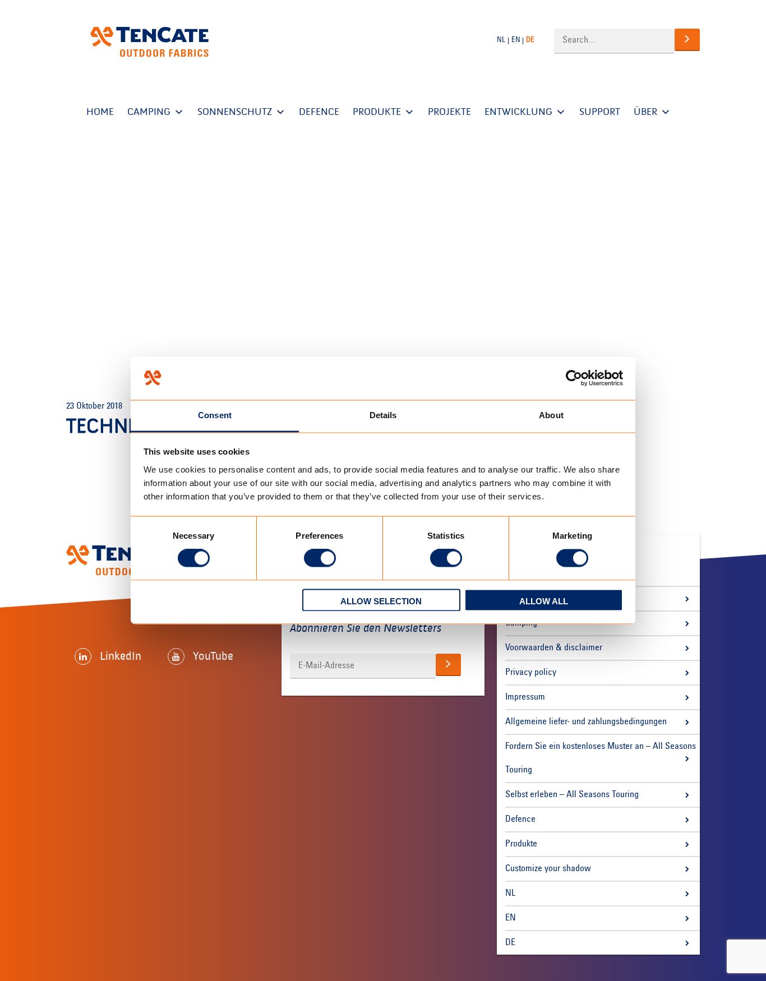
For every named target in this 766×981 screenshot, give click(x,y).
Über (645, 112)
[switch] (320, 558)
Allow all (543, 601)
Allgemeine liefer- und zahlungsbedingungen (586, 722)
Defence (319, 112)
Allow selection (381, 601)
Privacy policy (530, 672)
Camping (148, 112)
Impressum (525, 697)
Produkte (377, 112)
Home (100, 112)
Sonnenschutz (234, 112)
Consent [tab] (215, 415)
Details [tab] (383, 415)
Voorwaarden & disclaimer (553, 648)
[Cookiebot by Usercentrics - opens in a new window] (574, 378)
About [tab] (551, 415)
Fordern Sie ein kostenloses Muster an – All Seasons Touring (600, 758)
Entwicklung (518, 112)
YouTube (213, 656)
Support (599, 112)
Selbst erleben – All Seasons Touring (572, 794)
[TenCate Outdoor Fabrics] (149, 42)
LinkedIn (120, 656)
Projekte (449, 112)
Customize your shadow (548, 868)
